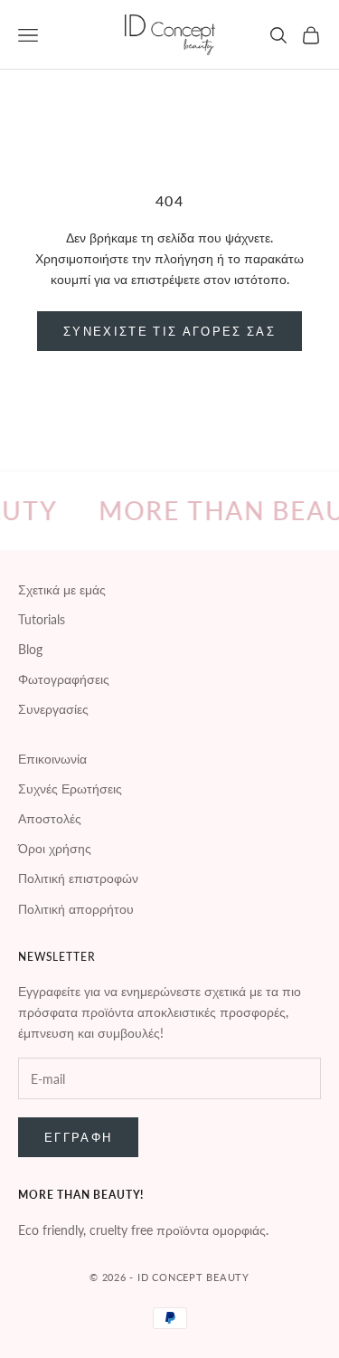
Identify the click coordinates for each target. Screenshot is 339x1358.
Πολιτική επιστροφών (78, 878)
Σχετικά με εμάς (62, 589)
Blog (30, 649)
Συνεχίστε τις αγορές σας (169, 331)
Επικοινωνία (52, 758)
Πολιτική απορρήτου (76, 908)
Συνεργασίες (53, 709)
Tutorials (41, 619)
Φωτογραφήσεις (63, 679)
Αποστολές (49, 818)
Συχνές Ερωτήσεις (70, 788)
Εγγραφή (78, 1137)
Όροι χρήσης (54, 848)
